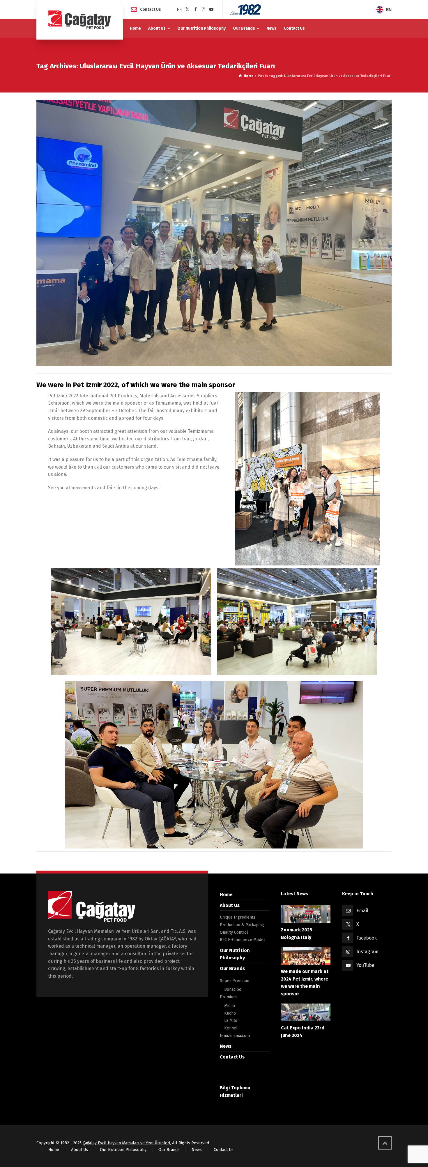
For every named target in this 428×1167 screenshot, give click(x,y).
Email (362, 910)
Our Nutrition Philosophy (123, 1149)
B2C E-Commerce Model (242, 939)
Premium (228, 997)
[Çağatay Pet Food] (79, 20)
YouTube (365, 965)
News (225, 1046)
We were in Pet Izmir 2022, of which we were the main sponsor (135, 385)
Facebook (366, 938)
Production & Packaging (242, 924)
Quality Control (234, 932)
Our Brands (232, 968)
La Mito (230, 1020)
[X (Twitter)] (187, 9)
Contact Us (150, 9)
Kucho (230, 1013)
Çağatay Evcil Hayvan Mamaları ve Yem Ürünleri (126, 1143)
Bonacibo (232, 989)
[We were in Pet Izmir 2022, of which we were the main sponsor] (214, 233)
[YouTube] (212, 9)
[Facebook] (195, 9)
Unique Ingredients (237, 917)
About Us (230, 905)
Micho (229, 1005)
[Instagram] (203, 9)
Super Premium (234, 980)
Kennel (231, 1028)
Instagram (367, 951)
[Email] (179, 9)
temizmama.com (235, 1035)
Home (226, 894)
